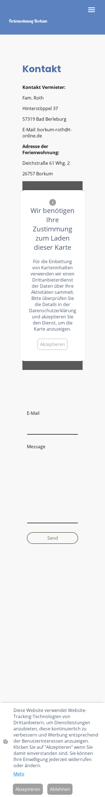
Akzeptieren (52, 344)
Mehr (19, 774)
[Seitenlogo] (28, 26)
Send (52, 538)
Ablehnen (60, 789)
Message (36, 447)
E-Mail (33, 413)
